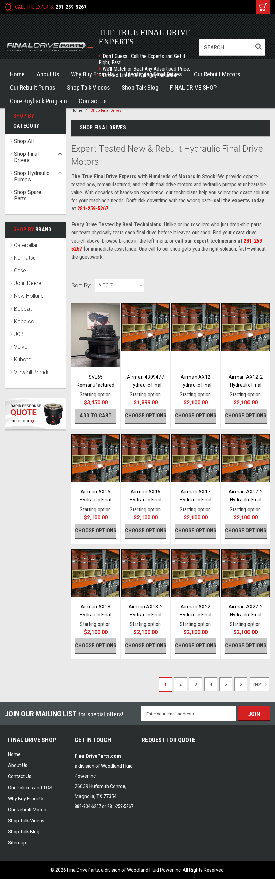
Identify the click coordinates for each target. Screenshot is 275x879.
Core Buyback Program (38, 101)
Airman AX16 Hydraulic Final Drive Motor (145, 500)
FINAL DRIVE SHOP (193, 87)
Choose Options (145, 415)
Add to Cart (96, 415)
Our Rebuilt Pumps (32, 87)
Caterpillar (26, 245)
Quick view (95, 361)
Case (20, 270)
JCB (19, 334)
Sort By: (81, 285)
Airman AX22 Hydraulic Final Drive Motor (195, 614)
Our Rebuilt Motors (217, 74)
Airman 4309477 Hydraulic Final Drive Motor (145, 385)
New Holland (29, 296)
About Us (48, 74)
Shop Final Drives (26, 157)
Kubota (22, 359)
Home (17, 74)
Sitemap (17, 843)
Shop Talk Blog (140, 87)
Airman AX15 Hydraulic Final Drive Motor (95, 500)
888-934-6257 (88, 806)
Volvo (21, 347)
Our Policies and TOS (30, 787)
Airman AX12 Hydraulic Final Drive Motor (195, 385)
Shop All (24, 141)
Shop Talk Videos (88, 87)
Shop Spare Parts (27, 195)
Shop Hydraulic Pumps (31, 176)
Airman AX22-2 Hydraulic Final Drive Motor (246, 614)
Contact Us (93, 101)
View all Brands (32, 372)
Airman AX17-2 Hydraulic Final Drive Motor (246, 500)
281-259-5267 (71, 7)
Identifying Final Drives (154, 74)
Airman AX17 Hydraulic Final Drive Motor (195, 500)
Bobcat (23, 309)
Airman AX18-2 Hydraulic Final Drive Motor (146, 614)
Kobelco (24, 321)
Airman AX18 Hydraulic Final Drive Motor (95, 614)
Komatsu (25, 258)
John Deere (27, 283)
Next (258, 684)
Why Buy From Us (92, 74)
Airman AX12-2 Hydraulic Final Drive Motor (246, 385)
